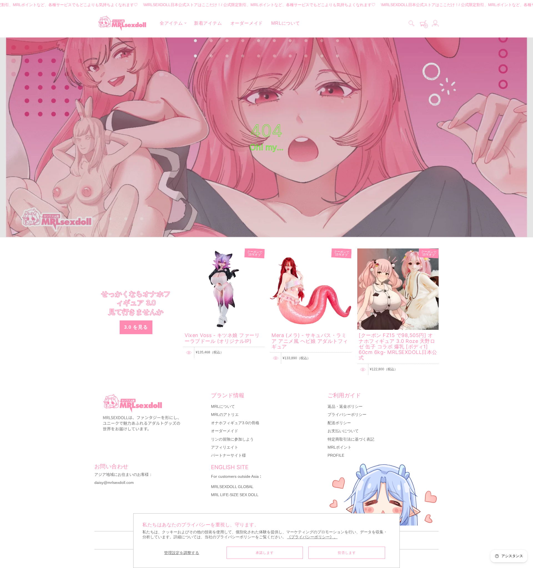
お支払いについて (343, 431)
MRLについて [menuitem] (285, 23)
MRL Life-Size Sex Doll (234, 494)
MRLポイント (339, 447)
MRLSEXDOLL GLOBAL (232, 486)
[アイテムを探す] (411, 23)
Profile (336, 455)
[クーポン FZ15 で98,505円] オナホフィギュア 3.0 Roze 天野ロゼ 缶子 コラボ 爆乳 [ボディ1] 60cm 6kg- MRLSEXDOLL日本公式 (398, 346)
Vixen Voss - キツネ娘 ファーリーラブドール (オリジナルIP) (222, 338)
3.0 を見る (136, 327)
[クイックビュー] (188, 352)
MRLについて (223, 406)
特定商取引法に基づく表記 (351, 439)
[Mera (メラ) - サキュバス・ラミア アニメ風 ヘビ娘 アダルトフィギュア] (310, 251)
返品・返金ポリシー (345, 406)
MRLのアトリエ (225, 414)
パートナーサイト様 (228, 455)
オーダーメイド (224, 431)
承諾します (265, 553)
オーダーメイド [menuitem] (246, 23)
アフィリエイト (224, 447)
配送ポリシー (339, 423)
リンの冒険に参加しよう (232, 439)
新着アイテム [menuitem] (208, 23)
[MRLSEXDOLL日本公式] (122, 23)
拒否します (347, 553)
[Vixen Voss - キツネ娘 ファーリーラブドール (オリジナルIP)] (224, 251)
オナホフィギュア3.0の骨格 (235, 423)
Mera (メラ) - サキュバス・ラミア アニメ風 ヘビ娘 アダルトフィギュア (309, 341)
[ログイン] (435, 23)
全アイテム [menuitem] (171, 23)
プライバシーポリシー (347, 414)
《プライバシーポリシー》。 (312, 537)
